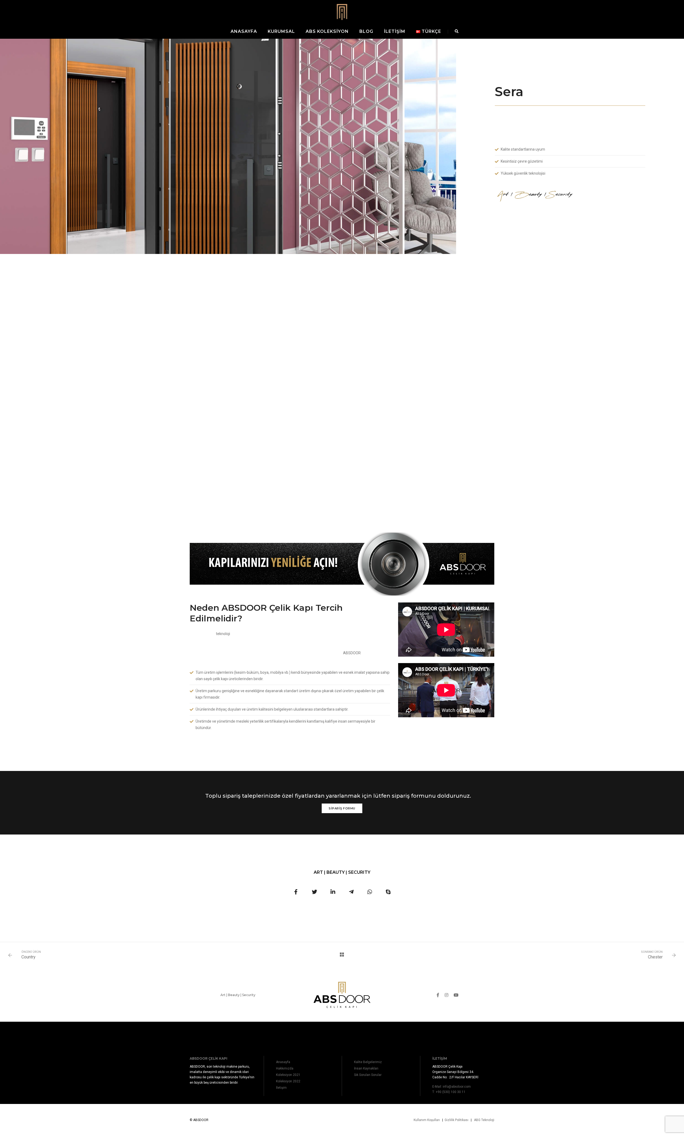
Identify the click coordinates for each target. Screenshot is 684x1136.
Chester (655, 956)
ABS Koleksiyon (327, 31)
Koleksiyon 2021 (288, 1075)
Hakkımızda (284, 1068)
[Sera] (296, 892)
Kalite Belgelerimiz (368, 1062)
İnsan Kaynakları (366, 1068)
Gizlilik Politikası (456, 1120)
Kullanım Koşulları (427, 1120)
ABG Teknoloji (484, 1120)
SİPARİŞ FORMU (342, 808)
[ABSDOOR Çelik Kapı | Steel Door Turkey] (342, 11)
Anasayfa (244, 31)
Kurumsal (281, 31)
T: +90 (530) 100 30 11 (448, 1092)
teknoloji (223, 634)
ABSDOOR (352, 653)
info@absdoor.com (457, 1086)
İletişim (394, 31)
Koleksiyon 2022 (288, 1081)
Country (28, 956)
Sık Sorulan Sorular (368, 1075)
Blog (366, 31)
